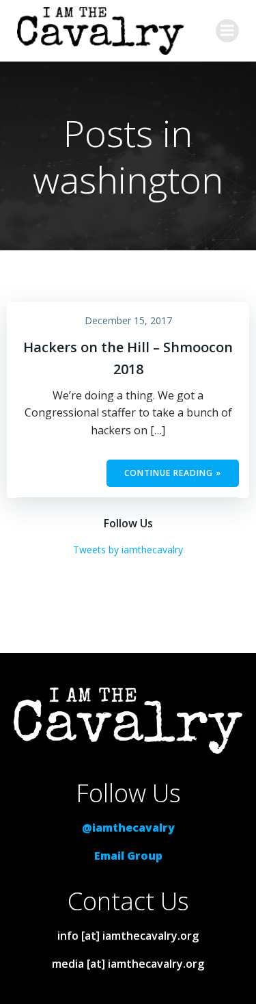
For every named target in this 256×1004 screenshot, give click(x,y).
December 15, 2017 (128, 320)
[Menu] (227, 30)
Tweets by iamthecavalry (128, 549)
